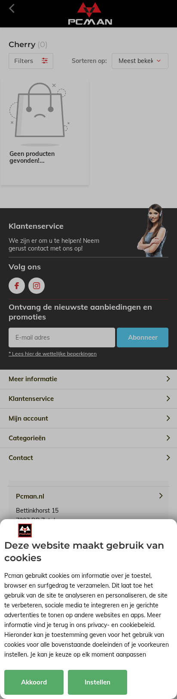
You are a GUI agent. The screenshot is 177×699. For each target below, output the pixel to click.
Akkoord (34, 682)
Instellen (97, 682)
